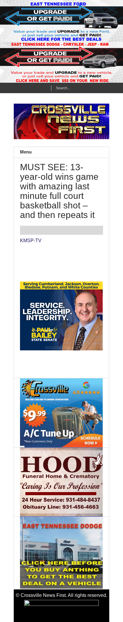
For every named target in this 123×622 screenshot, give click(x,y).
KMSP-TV (30, 240)
